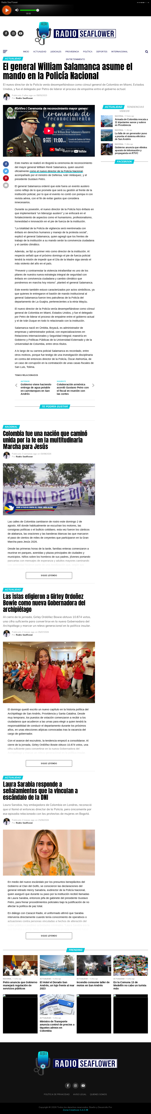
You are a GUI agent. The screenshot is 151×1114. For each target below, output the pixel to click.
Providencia (72, 51)
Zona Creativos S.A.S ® (75, 1109)
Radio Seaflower (24, 98)
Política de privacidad (57, 1094)
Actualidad (39, 51)
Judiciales (55, 51)
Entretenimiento (75, 59)
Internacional (119, 51)
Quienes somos (98, 1094)
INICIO (26, 51)
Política (87, 51)
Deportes (101, 51)
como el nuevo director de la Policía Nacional (56, 171)
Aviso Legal (79, 1094)
